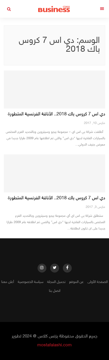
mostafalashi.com (54, 345)
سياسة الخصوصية (30, 282)
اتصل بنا (54, 291)
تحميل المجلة (56, 282)
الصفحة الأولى (97, 282)
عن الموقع (76, 282)
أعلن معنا (7, 282)
